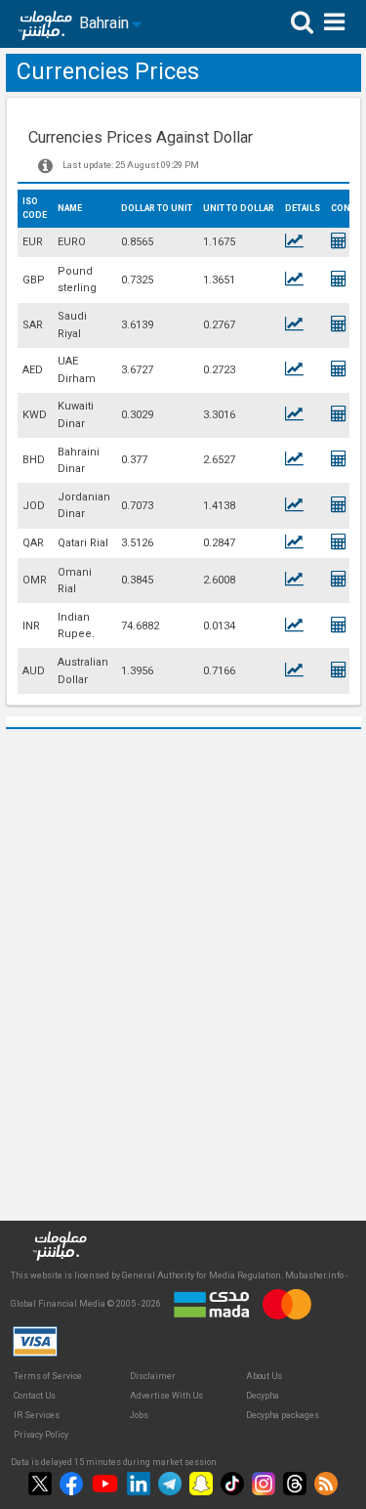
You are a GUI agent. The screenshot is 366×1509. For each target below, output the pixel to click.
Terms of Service (48, 1376)
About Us (264, 1376)
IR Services (37, 1415)
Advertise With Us (166, 1396)
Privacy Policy (41, 1435)
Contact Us (35, 1396)
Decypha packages (282, 1415)
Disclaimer (153, 1376)
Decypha (262, 1396)
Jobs (139, 1415)
